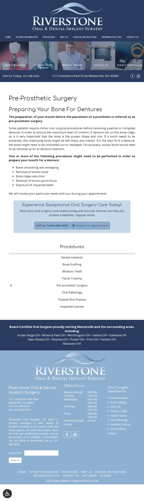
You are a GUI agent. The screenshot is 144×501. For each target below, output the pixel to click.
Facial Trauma (72, 278)
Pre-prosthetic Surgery (72, 285)
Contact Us (133, 37)
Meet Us (64, 37)
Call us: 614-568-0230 (52, 225)
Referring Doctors (112, 37)
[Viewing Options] (7, 493)
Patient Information (27, 37)
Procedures (49, 37)
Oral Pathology (72, 292)
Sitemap (105, 475)
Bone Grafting (72, 264)
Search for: (15, 453)
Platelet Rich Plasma (72, 299)
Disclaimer (89, 475)
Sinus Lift (115, 406)
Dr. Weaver (33, 496)
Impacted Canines (72, 306)
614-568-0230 (31, 76)
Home (8, 37)
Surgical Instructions (85, 37)
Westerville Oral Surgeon (24, 419)
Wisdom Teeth (72, 271)
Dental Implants (72, 257)
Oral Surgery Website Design (62, 480)
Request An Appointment (91, 225)
